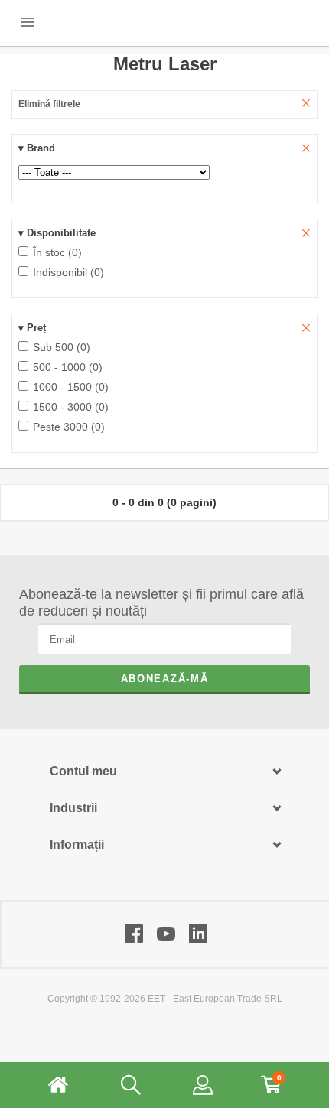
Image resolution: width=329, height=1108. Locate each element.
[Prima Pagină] (58, 1085)
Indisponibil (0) (67, 272)
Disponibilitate (57, 233)
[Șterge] (306, 148)
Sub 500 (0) (60, 347)
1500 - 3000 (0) (69, 407)
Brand (36, 148)
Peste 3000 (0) (67, 427)
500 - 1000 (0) (66, 367)
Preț (32, 327)
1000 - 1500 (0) (69, 387)
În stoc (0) (56, 252)
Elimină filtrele (49, 104)
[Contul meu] (203, 1085)
